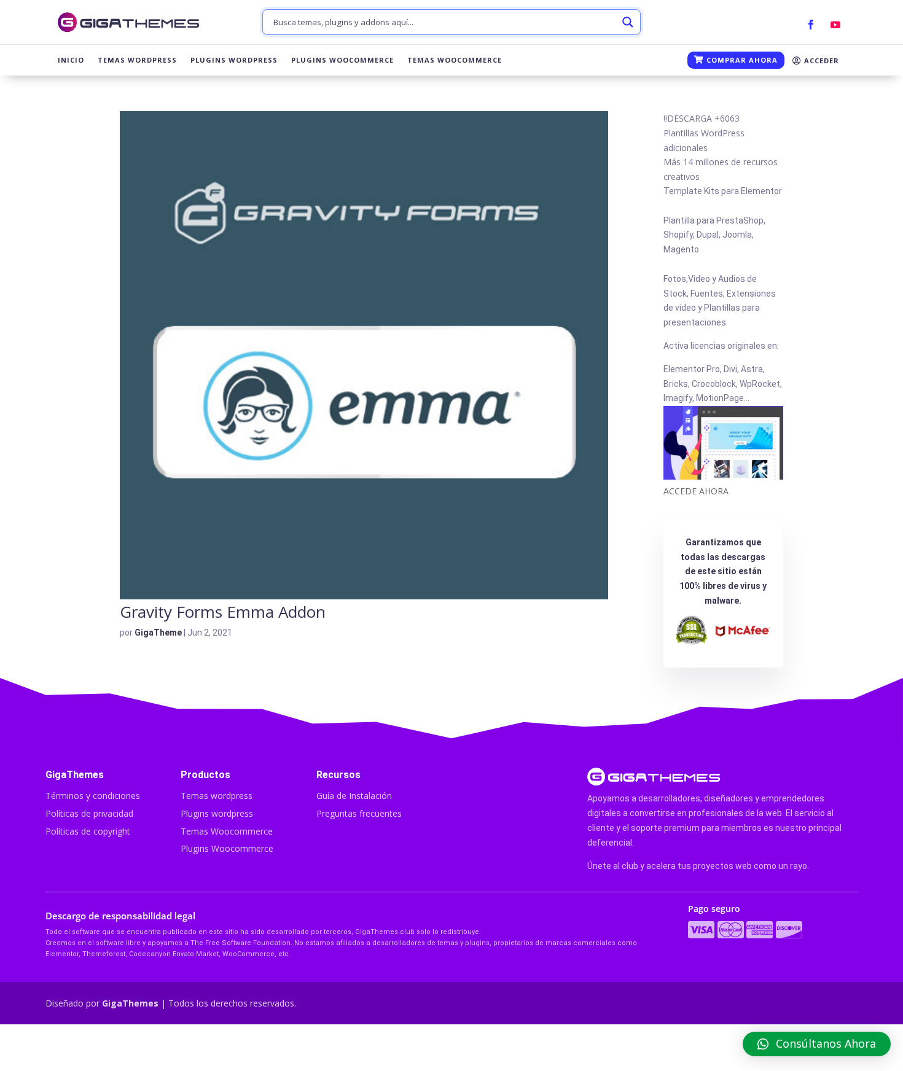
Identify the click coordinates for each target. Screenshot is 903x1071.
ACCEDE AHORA (696, 491)
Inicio (71, 60)
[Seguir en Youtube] (835, 24)
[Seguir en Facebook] (811, 24)
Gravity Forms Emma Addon (223, 612)
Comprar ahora (741, 59)
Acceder (820, 60)
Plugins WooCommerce (342, 60)
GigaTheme (158, 632)
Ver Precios (721, 1047)
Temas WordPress (137, 60)
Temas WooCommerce (454, 60)
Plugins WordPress (234, 60)
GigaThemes (130, 1003)
